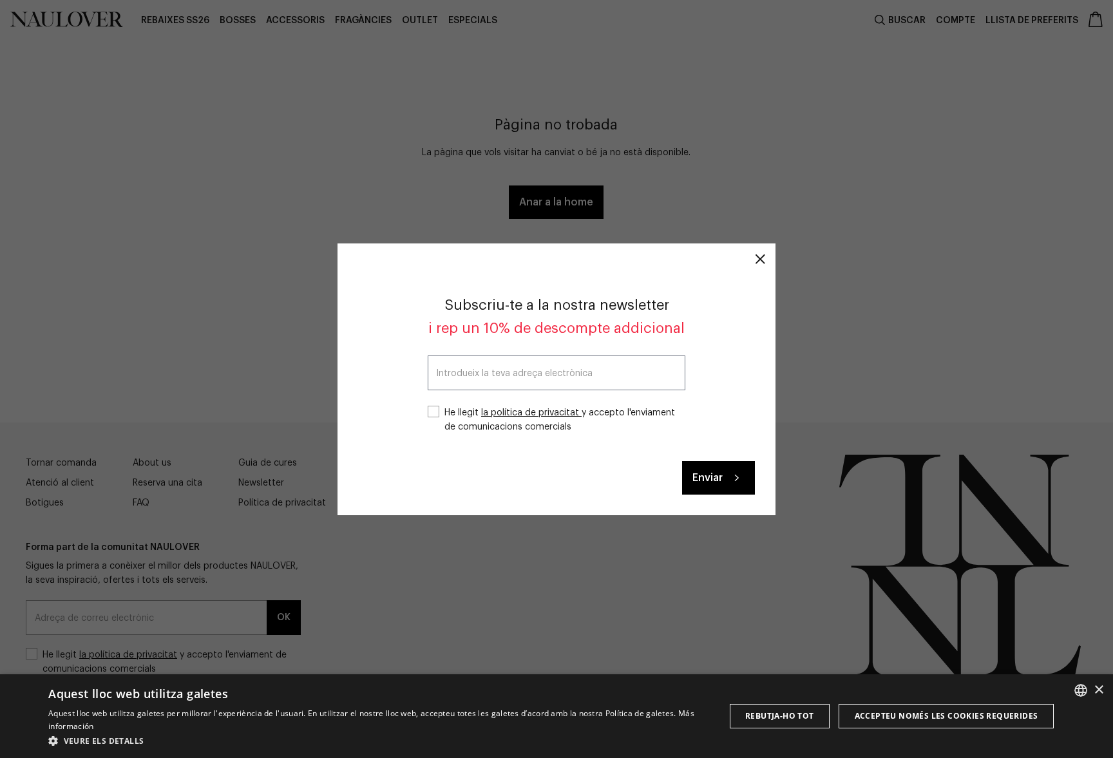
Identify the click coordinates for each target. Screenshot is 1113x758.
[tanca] (760, 258)
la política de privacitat (531, 412)
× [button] (1098, 690)
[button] (376, 740)
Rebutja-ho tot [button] (779, 715)
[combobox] (1080, 690)
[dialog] (556, 716)
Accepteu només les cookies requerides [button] (946, 715)
